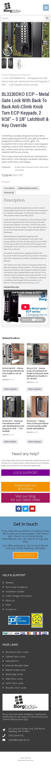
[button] (46, 8)
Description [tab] (9, 188)
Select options (10, 389)
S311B (36, 283)
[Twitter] (25, 509)
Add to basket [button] (10, 442)
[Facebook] (19, 509)
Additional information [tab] (28, 188)
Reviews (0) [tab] (9, 193)
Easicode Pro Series (32, 167)
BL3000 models (20, 167)
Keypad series (15, 75)
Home (4, 75)
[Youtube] (32, 509)
